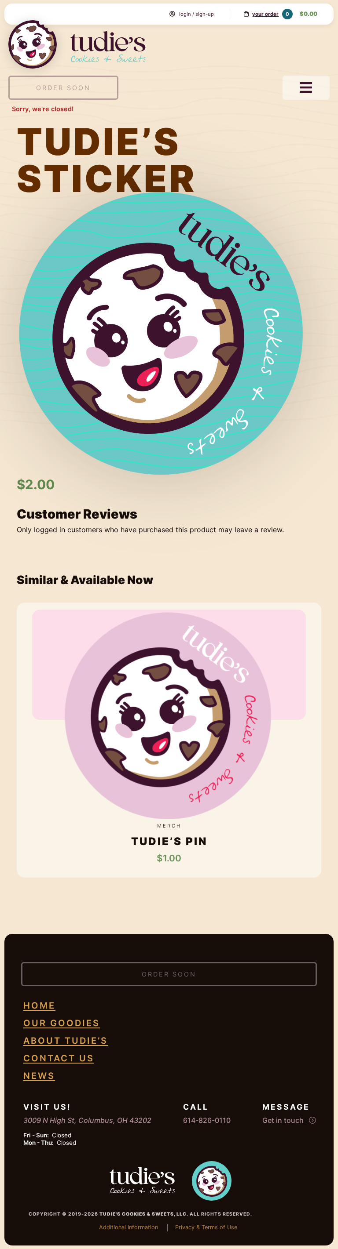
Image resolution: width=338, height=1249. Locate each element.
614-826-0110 (207, 1120)
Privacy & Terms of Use (206, 1227)
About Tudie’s (65, 1040)
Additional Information (128, 1227)
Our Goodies (61, 1023)
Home (39, 1005)
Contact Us (58, 1058)
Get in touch (283, 1120)
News (39, 1076)
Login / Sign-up (196, 14)
